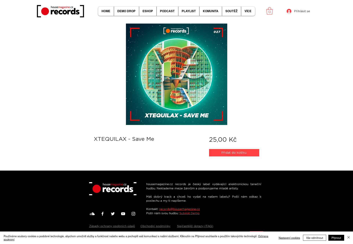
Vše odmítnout (314, 238)
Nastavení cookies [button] (289, 238)
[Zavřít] (348, 237)
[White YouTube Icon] (123, 213)
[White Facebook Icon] (102, 213)
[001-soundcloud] (92, 213)
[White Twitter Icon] (112, 213)
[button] (269, 11)
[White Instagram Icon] (133, 213)
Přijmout (336, 238)
